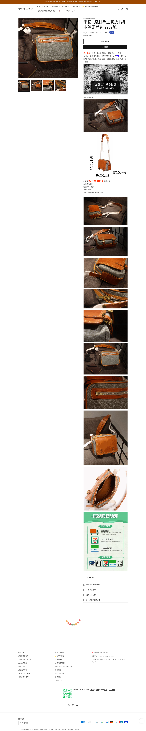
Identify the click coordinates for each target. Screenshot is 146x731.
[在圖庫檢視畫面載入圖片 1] (24, 86)
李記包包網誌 (59, 652)
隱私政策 (58, 670)
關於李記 (21, 652)
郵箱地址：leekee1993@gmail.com (103, 656)
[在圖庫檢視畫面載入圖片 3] (48, 86)
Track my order (60, 673)
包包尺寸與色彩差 (24, 673)
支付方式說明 (22, 666)
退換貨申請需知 (23, 656)
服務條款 (58, 677)
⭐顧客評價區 (59, 656)
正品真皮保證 (22, 663)
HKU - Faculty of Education (63, 666)
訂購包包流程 (22, 670)
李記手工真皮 (25, 730)
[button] (46, 7)
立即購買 (105, 47)
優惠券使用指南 (23, 677)
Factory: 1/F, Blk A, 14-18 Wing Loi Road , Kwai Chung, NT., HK (109, 661)
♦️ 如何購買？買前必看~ (100, 652)
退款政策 (57, 730)
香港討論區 (58, 659)
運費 (91, 35)
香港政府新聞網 (60, 663)
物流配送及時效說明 (24, 659)
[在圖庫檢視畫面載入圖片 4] (60, 86)
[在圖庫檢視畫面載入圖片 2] (36, 86)
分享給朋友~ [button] (90, 577)
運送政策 (77, 730)
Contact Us (58, 680)
